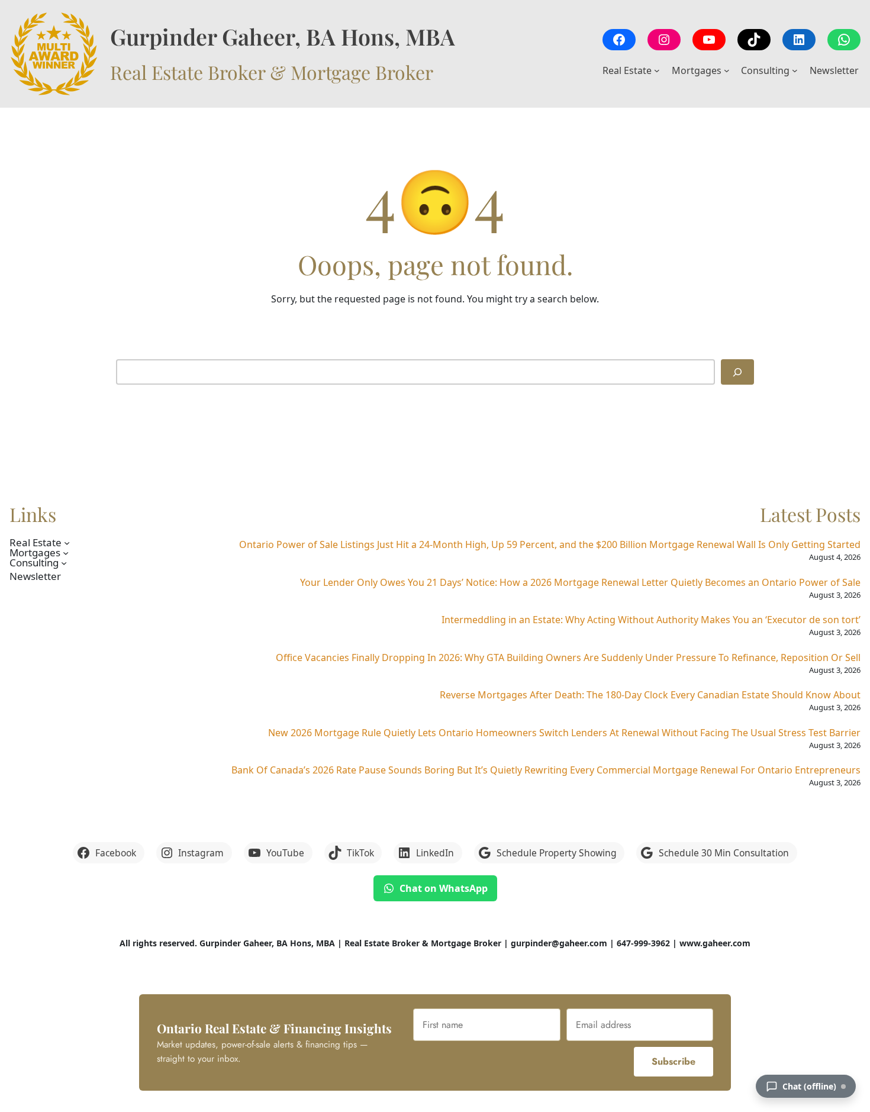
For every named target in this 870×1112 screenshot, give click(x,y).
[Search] (737, 371)
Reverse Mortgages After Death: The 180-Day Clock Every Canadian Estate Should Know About (650, 694)
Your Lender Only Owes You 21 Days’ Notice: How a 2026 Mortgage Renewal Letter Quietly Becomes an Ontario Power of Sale (580, 582)
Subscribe (673, 1061)
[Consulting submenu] (795, 70)
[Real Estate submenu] (657, 70)
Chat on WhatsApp (443, 888)
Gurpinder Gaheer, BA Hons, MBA (282, 36)
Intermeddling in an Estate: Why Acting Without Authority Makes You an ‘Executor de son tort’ (651, 619)
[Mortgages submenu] (727, 70)
